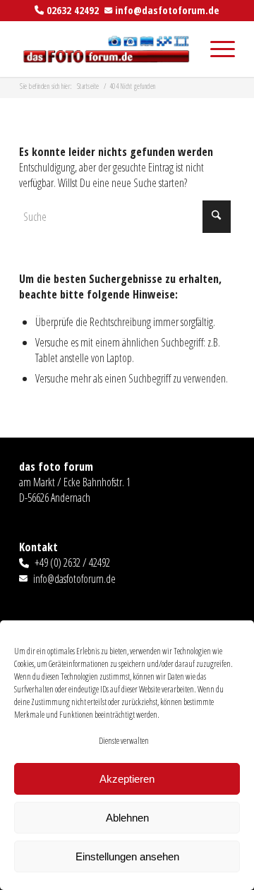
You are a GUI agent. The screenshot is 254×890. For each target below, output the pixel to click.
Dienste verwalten (124, 741)
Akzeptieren (127, 779)
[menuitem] (215, 48)
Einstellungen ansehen (127, 856)
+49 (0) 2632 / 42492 (72, 562)
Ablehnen (127, 818)
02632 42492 (73, 10)
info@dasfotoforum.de (167, 10)
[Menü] (215, 48)
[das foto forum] (105, 48)
